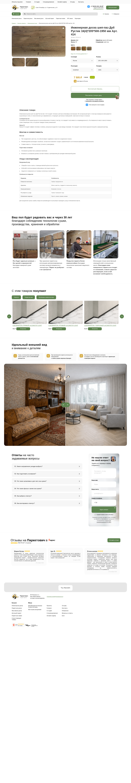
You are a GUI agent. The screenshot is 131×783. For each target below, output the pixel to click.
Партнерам (78, 18)
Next (122, 316)
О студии (37, 2)
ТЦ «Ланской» (65, 588)
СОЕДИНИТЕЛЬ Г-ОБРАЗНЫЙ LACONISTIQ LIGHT (100, 325)
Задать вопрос (104, 509)
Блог (63, 615)
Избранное (116, 14)
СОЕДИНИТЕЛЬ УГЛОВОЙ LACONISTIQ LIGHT (63, 325)
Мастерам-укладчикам (34, 609)
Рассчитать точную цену (93, 95)
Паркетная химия (60, 18)
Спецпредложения (48, 2)
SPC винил (70, 18)
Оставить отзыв (114, 540)
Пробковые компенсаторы (46, 297)
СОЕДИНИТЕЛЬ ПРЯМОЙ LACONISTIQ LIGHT (27, 325)
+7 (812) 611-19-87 (97, 6)
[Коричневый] (89, 48)
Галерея (28, 2)
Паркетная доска (28, 18)
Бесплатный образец (95, 89)
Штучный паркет (49, 18)
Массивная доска (38, 18)
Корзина (107, 14)
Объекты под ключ (17, 2)
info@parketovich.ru (98, 9)
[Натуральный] (78, 48)
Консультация (113, 7)
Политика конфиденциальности (55, 596)
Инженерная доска (16, 18)
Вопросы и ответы (67, 613)
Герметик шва (29, 297)
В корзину (23, 328)
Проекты (49, 605)
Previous (9, 316)
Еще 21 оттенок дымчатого (79, 54)
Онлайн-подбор (62, 2)
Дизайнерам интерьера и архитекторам (35, 606)
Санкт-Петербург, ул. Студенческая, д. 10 (46, 7)
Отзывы (72, 2)
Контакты (81, 2)
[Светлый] (73, 48)
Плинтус (16, 297)
